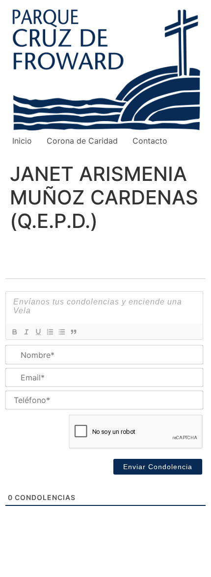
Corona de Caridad (82, 141)
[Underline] (38, 332)
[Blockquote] (73, 332)
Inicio (22, 141)
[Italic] (26, 332)
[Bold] (14, 332)
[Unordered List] (61, 332)
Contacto (149, 141)
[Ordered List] (49, 332)
